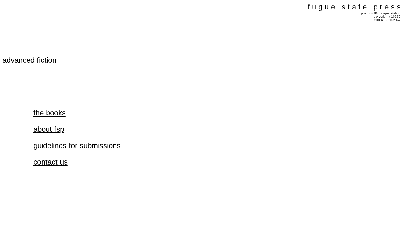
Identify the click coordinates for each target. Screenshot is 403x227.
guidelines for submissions (77, 145)
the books (49, 112)
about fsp (48, 129)
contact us (50, 162)
